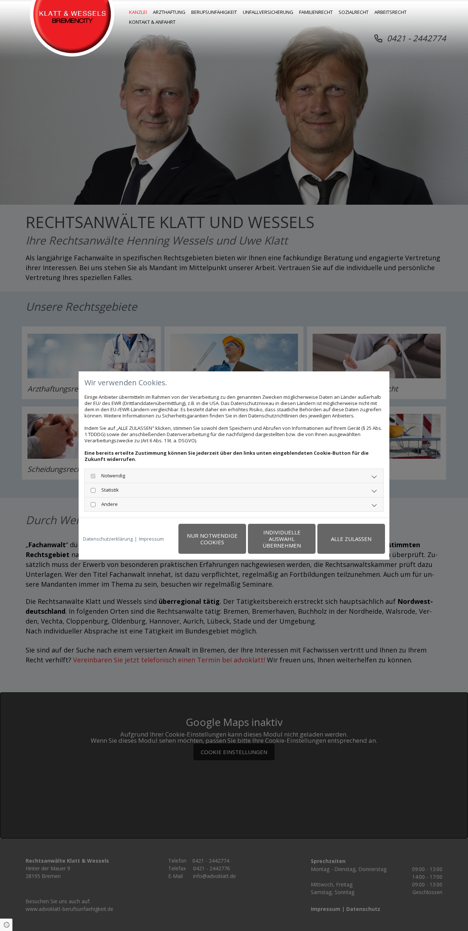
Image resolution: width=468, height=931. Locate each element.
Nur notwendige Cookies (212, 539)
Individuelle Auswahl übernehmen (282, 539)
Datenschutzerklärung (108, 539)
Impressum (151, 539)
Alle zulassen (351, 538)
